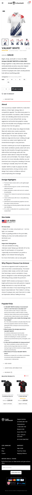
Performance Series (13, 76)
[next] (29, 48)
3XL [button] (8, 82)
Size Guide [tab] (8, 363)
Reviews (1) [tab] (8, 372)
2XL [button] (24, 79)
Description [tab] (9, 99)
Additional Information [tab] (13, 368)
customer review (13, 50)
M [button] (11, 79)
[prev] (26, 48)
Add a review (23, 50)
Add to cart (18, 89)
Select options (7, 403)
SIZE (3, 79)
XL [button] (19, 79)
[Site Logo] (16, 2)
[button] (3, 2)
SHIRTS (19, 76)
